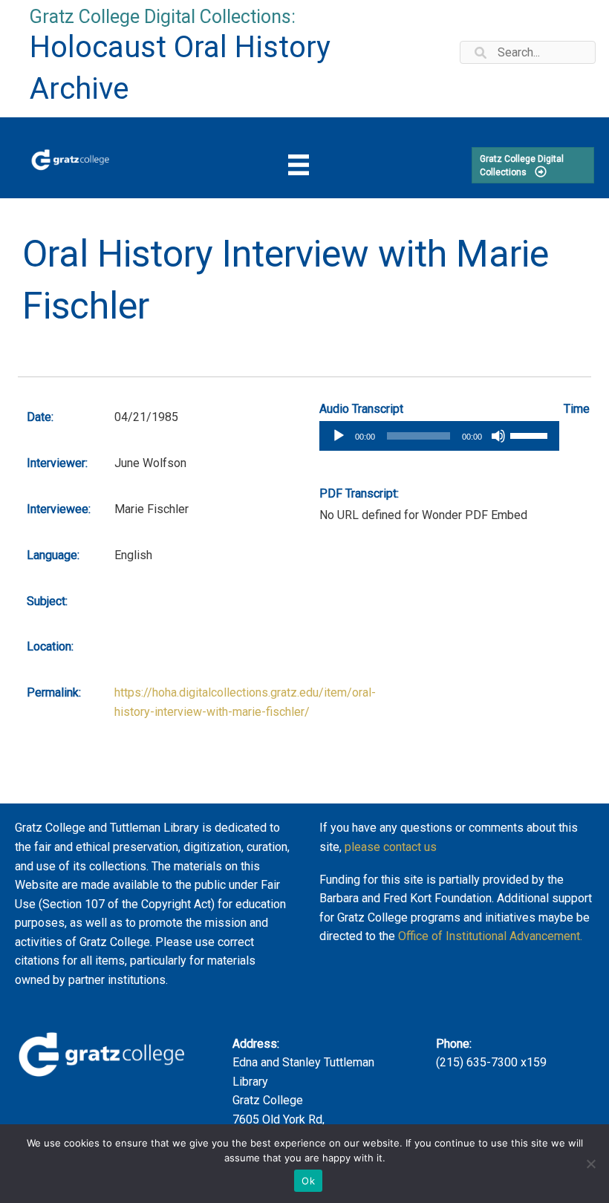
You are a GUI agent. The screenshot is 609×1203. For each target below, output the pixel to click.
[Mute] (498, 435)
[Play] (338, 435)
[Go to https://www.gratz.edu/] (70, 157)
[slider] (531, 434)
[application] (439, 436)
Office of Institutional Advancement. (490, 936)
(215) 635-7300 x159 (491, 1062)
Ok (308, 1181)
